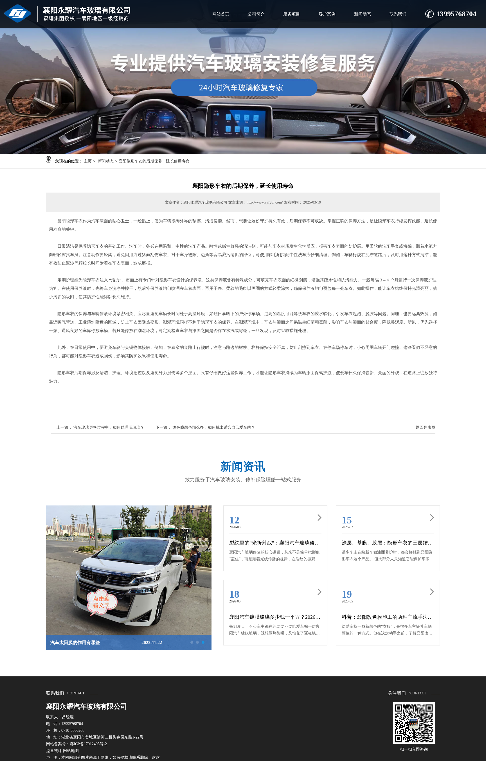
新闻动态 (362, 14)
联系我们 (398, 14)
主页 (88, 161)
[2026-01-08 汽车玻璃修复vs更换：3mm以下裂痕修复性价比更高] (129, 560)
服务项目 (291, 14)
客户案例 (327, 14)
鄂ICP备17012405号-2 (88, 744)
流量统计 (54, 751)
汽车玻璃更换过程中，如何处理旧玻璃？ (108, 427)
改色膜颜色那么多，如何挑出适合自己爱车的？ (213, 427)
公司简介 (256, 14)
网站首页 (220, 14)
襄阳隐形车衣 (70, 221)
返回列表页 (425, 427)
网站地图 (71, 751)
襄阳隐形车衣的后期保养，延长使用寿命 (154, 161)
